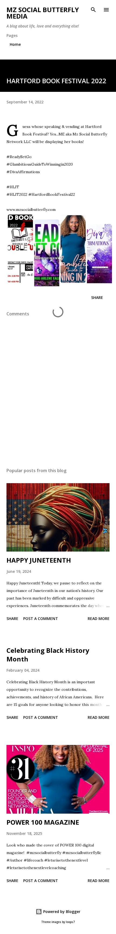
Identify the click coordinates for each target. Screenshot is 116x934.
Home (15, 44)
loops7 (70, 922)
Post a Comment (40, 618)
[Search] (93, 9)
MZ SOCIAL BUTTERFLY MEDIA (42, 12)
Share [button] (97, 297)
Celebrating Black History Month (47, 654)
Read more (99, 618)
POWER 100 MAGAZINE (42, 822)
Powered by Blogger (61, 911)
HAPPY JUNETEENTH (38, 560)
